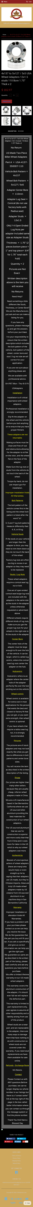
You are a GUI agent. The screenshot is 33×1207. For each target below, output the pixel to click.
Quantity (4, 95)
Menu (5, 1)
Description (12, 131)
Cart (30, 1)
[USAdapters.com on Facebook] (16, 1173)
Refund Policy (16, 1163)
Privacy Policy (16, 1158)
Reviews (21, 131)
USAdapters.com (21, 1192)
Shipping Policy (16, 1160)
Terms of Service (16, 1155)
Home (4, 34)
